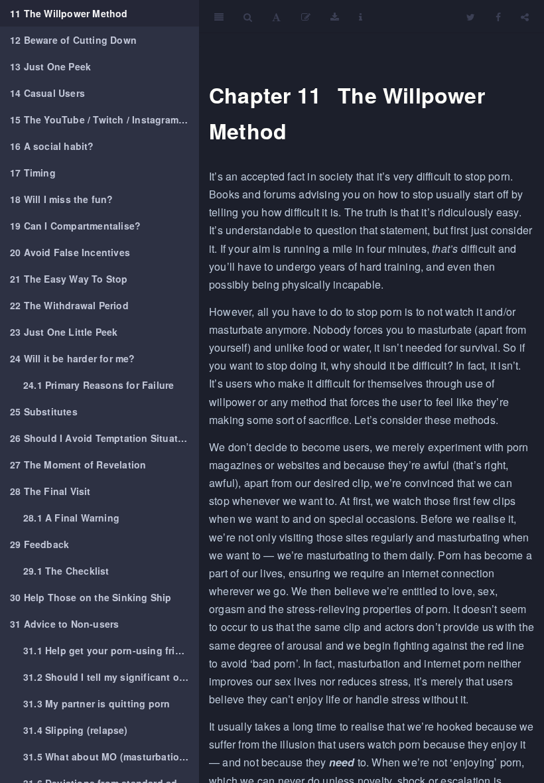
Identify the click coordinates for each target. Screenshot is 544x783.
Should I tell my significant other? (111, 676)
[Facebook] (498, 16)
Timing (33, 172)
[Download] (334, 16)
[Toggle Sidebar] (219, 16)
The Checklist (66, 570)
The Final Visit (50, 491)
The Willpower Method (69, 13)
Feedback (39, 544)
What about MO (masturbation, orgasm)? (111, 756)
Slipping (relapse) (75, 730)
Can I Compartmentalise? (75, 225)
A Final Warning (71, 517)
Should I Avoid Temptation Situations (104, 438)
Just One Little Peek (64, 331)
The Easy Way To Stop (69, 278)
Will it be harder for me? (72, 358)
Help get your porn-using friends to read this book (111, 650)
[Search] (248, 16)
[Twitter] (470, 16)
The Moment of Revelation (78, 464)
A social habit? (52, 146)
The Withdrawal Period (69, 305)
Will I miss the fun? (61, 199)
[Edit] (305, 16)
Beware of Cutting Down (73, 39)
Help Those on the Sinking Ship (91, 597)
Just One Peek (50, 66)
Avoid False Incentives (70, 252)
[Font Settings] (276, 16)
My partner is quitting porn (96, 703)
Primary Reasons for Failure (98, 385)
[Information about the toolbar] (360, 16)
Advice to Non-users (64, 623)
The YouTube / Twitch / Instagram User (104, 119)
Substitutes (44, 411)
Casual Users (47, 93)
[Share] (525, 16)
